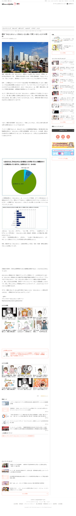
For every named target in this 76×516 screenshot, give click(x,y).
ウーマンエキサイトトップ (59, 3)
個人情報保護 (39, 503)
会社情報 (16, 503)
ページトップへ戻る (63, 158)
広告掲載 (60, 503)
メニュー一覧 (42, 501)
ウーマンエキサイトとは (32, 501)
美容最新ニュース (12, 38)
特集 (53, 34)
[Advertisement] (38, 16)
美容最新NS (31, 435)
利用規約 (21, 503)
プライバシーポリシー (29, 503)
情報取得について (47, 503)
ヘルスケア (27, 28)
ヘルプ (48, 501)
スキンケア (14, 28)
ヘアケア (33, 28)
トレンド (24, 435)
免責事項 (55, 503)
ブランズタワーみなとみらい (13, 435)
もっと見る (25, 493)
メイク (38, 28)
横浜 (4, 435)
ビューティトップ (7, 28)
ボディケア (21, 28)
